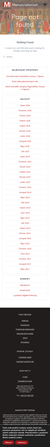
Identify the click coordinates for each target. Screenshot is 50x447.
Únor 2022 (25, 253)
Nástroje (25, 320)
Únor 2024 (25, 213)
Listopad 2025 (25, 141)
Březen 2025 (25, 177)
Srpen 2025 (25, 156)
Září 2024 (25, 202)
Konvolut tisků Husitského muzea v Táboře (25, 76)
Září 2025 (25, 151)
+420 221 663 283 (26, 395)
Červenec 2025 (25, 161)
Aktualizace (25, 285)
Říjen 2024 (25, 197)
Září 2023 (25, 223)
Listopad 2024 (25, 192)
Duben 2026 (25, 126)
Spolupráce (25, 325)
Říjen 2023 (25, 218)
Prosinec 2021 (25, 259)
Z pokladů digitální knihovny (25, 295)
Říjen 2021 (25, 269)
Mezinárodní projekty (25, 333)
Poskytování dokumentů (25, 329)
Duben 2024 (25, 207)
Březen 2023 (25, 233)
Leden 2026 (25, 136)
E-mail (25, 377)
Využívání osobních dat (25, 361)
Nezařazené (25, 290)
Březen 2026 (25, 131)
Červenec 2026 (25, 110)
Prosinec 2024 (25, 187)
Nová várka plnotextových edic (25, 81)
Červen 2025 (25, 166)
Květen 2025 (25, 172)
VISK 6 (25, 338)
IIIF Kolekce (25, 342)
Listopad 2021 (25, 264)
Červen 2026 (25, 115)
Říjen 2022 (25, 243)
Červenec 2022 (25, 248)
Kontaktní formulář (25, 381)
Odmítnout (22, 442)
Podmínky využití (25, 357)
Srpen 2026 (25, 105)
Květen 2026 (25, 120)
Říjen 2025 (25, 146)
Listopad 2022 (25, 238)
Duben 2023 (25, 228)
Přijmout (8, 442)
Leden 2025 (25, 182)
